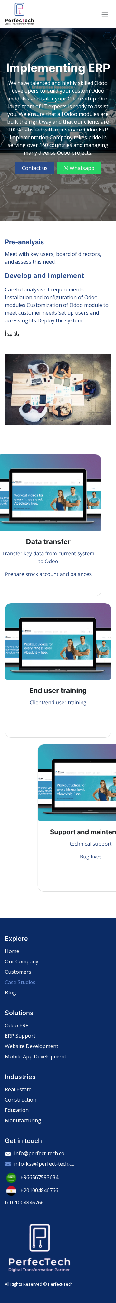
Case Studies (20, 982)
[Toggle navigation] (104, 14)
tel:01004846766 (24, 1202)
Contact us (35, 168)
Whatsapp (81, 168)
